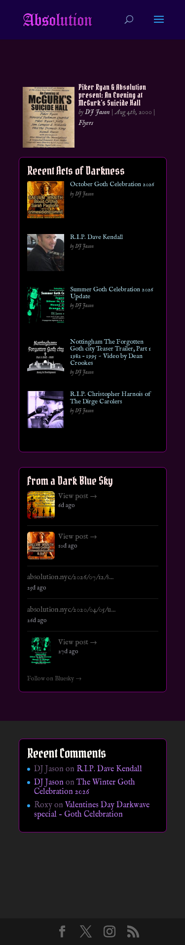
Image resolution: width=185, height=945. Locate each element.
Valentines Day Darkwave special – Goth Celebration (91, 810)
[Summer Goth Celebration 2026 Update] (45, 306)
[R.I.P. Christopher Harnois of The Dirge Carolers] (45, 411)
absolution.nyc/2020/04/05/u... (71, 609)
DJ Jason (97, 112)
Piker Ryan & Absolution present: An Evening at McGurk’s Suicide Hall (112, 95)
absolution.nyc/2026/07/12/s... (70, 577)
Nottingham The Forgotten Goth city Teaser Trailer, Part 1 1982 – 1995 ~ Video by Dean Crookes (110, 353)
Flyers (85, 122)
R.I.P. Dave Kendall (96, 237)
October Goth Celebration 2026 (112, 184)
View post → (77, 496)
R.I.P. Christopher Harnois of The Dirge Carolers (110, 398)
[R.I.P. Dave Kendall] (45, 254)
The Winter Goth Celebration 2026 (84, 787)
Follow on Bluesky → (54, 679)
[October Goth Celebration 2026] (45, 201)
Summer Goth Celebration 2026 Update (111, 293)
